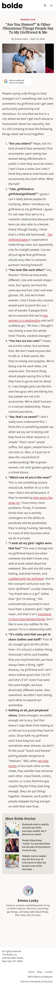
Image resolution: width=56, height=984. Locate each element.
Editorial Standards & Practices (37, 981)
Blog (39, 972)
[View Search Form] (45, 5)
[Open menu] (51, 5)
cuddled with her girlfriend (26, 578)
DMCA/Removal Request (40, 976)
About (31, 972)
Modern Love (28, 19)
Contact (48, 972)
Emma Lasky (21, 39)
